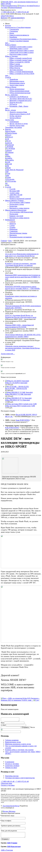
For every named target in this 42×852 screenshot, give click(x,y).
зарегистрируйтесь (18, 18)
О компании (9, 762)
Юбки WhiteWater (15, 66)
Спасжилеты (14, 29)
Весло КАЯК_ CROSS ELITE (16, 388)
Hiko (7, 154)
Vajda (7, 175)
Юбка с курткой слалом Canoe (20, 60)
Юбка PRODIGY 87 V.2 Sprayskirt (17, 400)
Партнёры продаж (12, 776)
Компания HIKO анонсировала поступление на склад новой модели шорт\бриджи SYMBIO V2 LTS (22, 277)
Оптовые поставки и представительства (20, 778)
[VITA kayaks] (10, 181)
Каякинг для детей (16, 216)
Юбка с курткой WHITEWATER (21, 72)
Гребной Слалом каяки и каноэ (20, 47)
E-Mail (3, 725)
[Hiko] (7, 156)
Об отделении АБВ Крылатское (21, 212)
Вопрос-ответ (14, 197)
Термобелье (13, 79)
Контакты (13, 235)
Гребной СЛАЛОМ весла (18, 97)
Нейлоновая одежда (16, 81)
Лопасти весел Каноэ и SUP (19, 114)
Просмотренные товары (18, 233)
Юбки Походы (14, 68)
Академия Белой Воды (11, 806)
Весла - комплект (11, 95)
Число (32, 727)
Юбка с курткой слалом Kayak (20, 58)
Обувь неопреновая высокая (19, 93)
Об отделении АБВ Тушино (19, 202)
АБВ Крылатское (14, 846)
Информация (10, 220)
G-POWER (9, 147)
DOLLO (8, 135)
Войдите (4, 18)
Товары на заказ (11, 767)
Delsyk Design (10, 131)
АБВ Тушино (12, 843)
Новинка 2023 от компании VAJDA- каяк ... (17, 700)
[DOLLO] (9, 137)
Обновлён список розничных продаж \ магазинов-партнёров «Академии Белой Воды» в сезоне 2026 (22, 348)
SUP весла (13, 104)
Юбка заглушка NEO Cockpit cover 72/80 (20, 406)
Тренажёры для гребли (13, 127)
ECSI (7, 139)
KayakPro (8, 158)
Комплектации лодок (13, 742)
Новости (12, 223)
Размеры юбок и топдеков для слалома (19, 750)
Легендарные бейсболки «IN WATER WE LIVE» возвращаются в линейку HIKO (23, 335)
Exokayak (8, 143)
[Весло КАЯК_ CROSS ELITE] (17, 386)
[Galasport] (9, 152)
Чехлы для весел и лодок (18, 123)
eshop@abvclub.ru (7, 16)
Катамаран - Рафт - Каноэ (18, 106)
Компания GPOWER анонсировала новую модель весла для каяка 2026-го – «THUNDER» (22, 287)
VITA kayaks (9, 179)
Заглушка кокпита (16, 70)
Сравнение (13, 231)
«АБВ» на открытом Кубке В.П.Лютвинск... (23, 698)
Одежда (8, 77)
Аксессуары (9, 120)
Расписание (13, 214)
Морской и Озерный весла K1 (20, 100)
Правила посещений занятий (20, 198)
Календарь (13, 206)
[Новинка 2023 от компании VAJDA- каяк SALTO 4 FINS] (36, 700)
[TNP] (7, 173)
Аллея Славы (14, 193)
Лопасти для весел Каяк (18, 112)
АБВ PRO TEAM (15, 195)
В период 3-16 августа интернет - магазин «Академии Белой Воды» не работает (20, 264)
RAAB (7, 162)
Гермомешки (14, 122)
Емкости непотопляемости (19, 35)
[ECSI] (8, 141)
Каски (11, 33)
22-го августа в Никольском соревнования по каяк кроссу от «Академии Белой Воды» (22, 255)
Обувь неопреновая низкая (19, 91)
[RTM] (8, 168)
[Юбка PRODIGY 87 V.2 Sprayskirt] (18, 398)
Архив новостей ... (8, 354)
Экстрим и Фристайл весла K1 (20, 98)
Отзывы (12, 227)
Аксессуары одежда (16, 85)
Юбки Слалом (14, 64)
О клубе (8, 187)
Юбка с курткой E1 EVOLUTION (21, 73)
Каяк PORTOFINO (23, 420)
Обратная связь (6, 783)
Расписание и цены (16, 204)
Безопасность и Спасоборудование (18, 27)
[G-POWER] (10, 148)
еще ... (7, 43)
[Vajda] (8, 177)
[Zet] (7, 185)
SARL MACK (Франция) (14, 170)
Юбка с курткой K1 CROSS (19, 62)
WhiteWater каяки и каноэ (18, 48)
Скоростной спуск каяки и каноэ (21, 52)
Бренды (8, 129)
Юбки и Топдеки (11, 56)
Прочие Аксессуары (16, 125)
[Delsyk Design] (11, 133)
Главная (12, 222)
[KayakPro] (9, 160)
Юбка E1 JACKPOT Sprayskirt (16, 383)
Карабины (13, 37)
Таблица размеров (12, 740)
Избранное (13, 229)
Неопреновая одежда (17, 83)
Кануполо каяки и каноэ (18, 54)
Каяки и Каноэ (10, 45)
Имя (2, 723)
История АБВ (14, 191)
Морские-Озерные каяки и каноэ (21, 50)
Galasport (8, 150)
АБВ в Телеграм (7, 850)
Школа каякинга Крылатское (15, 210)
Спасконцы (13, 31)
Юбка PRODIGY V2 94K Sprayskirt (18, 394)
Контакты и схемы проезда (19, 208)
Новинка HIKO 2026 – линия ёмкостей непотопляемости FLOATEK (19, 326)
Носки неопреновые (16, 89)
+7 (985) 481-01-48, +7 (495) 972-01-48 (15, 12)
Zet (6, 183)
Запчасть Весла (15, 118)
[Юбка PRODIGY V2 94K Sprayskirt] (19, 392)
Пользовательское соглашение (20, 237)
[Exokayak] (9, 145)
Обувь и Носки (10, 87)
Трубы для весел (15, 116)
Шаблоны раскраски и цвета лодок (18, 744)
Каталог (8, 25)
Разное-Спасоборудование (19, 41)
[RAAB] (8, 164)
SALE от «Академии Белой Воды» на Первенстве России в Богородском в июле (20, 316)
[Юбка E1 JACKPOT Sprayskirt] (17, 381)
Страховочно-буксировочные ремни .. (23, 39)
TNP (7, 172)
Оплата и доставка (12, 764)
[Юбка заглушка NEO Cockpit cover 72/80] (21, 404)
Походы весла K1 (15, 102)
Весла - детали (10, 110)
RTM (7, 166)
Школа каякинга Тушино (14, 200)
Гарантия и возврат (12, 766)
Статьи (12, 225)
